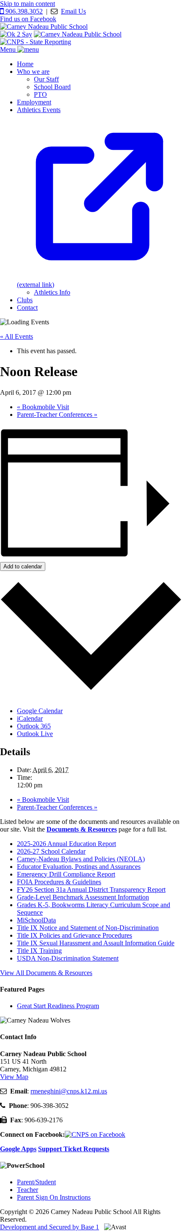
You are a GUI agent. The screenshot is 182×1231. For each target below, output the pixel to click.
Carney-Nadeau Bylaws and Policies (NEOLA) (81, 859)
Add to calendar (22, 566)
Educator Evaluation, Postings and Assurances (79, 866)
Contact (27, 307)
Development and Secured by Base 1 (49, 1227)
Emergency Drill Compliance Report (66, 874)
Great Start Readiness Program (58, 1005)
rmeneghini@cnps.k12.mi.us (68, 1091)
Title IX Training (39, 950)
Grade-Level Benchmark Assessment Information (83, 897)
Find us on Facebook (28, 18)
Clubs (25, 300)
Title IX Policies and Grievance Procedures (74, 935)
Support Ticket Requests (73, 1148)
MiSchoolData (36, 920)
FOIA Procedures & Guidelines (59, 881)
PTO (40, 94)
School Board (52, 86)
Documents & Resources (82, 829)
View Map (14, 1076)
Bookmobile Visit (43, 406)
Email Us (73, 11)
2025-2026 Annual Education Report (66, 843)
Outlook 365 (34, 726)
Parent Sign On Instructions (54, 1197)
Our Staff (46, 79)
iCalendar (30, 718)
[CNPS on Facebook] (95, 1134)
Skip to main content (27, 3)
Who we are (33, 71)
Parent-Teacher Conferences (57, 414)
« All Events (16, 336)
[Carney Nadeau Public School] (44, 26)
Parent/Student (36, 1182)
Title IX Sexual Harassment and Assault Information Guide (95, 943)
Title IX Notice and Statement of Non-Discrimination (88, 927)
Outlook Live (35, 733)
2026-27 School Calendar (51, 851)
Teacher (27, 1189)
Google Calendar (40, 710)
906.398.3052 (23, 11)
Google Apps (18, 1148)
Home (25, 63)
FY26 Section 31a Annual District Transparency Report (91, 889)
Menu (8, 49)
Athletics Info (52, 292)
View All (46, 972)
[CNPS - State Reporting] (35, 41)
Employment (34, 102)
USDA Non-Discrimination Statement (68, 958)
